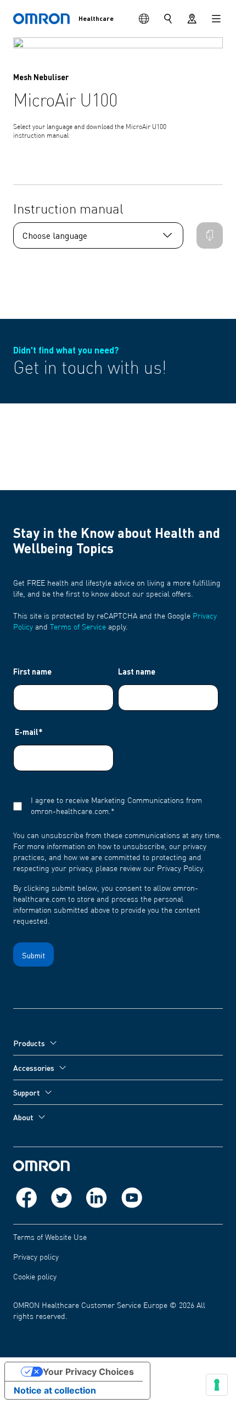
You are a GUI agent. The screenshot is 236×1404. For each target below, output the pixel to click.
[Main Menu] (216, 18)
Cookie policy (35, 1277)
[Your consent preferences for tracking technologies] (216, 1384)
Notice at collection (55, 1390)
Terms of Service (78, 627)
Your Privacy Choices (88, 1371)
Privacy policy (36, 1257)
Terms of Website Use (50, 1238)
